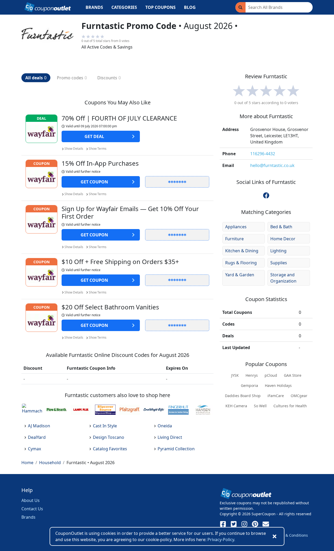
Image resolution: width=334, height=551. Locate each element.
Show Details (73, 148)
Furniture (234, 239)
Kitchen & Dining (241, 251)
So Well (260, 405)
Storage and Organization (283, 278)
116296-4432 (262, 154)
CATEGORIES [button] (124, 7)
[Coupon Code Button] (177, 182)
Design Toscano (108, 437)
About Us (30, 500)
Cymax (34, 449)
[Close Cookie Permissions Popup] (274, 536)
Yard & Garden (239, 275)
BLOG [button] (190, 7)
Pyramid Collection (176, 449)
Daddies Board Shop (243, 395)
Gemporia (249, 385)
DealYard (37, 437)
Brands (28, 517)
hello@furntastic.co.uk (272, 165)
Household (50, 462)
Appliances (236, 227)
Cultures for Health (290, 405)
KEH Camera (236, 405)
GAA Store (292, 375)
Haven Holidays (278, 385)
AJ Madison (39, 426)
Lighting (278, 251)
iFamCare (275, 395)
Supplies (278, 263)
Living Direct (170, 437)
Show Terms (97, 148)
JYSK (235, 375)
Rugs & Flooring (241, 263)
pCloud (271, 375)
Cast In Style (105, 426)
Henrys (252, 375)
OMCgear (299, 395)
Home (27, 462)
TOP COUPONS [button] (160, 7)
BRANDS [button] (94, 7)
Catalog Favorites (110, 449)
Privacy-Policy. (221, 539)
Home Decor (282, 239)
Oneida (165, 426)
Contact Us (32, 509)
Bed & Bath (281, 227)
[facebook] (266, 195)
